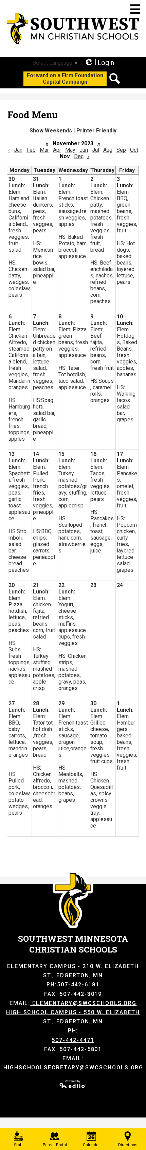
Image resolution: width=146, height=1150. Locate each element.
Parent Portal (55, 1145)
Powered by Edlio (73, 1084)
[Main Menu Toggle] (135, 9)
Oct (134, 150)
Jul (95, 150)
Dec (79, 156)
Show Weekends (51, 130)
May (70, 150)
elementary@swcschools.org (84, 1003)
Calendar (91, 1145)
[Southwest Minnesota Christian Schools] (73, 28)
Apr (57, 150)
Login (99, 63)
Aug (107, 150)
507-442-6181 (78, 984)
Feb (31, 150)
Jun (83, 150)
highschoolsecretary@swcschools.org (73, 1067)
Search (115, 78)
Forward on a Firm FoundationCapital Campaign (65, 78)
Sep (121, 150)
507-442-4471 (73, 1040)
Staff (18, 1145)
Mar (44, 150)
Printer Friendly (96, 130)
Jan (18, 150)
